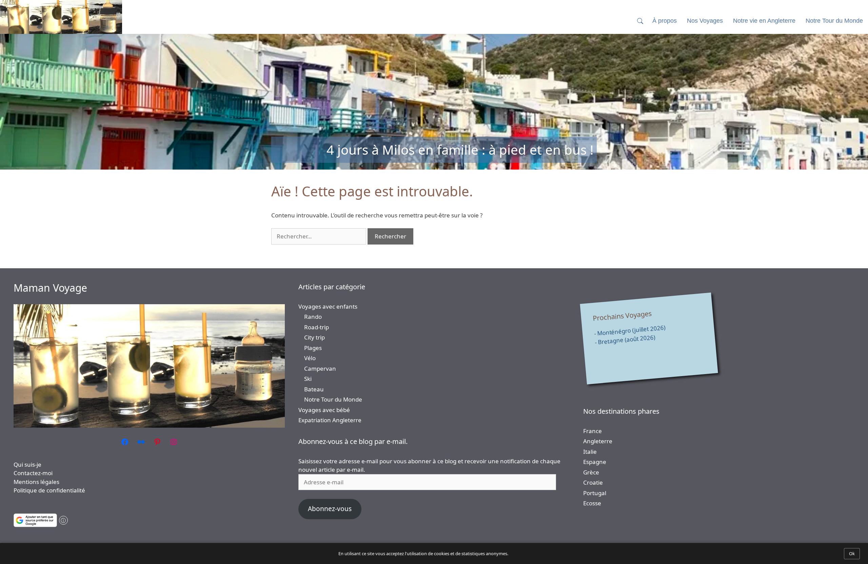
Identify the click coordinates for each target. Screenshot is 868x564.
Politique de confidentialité (49, 490)
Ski (308, 379)
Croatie (593, 482)
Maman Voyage (50, 288)
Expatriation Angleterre (329, 420)
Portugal (594, 493)
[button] (640, 21)
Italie (590, 451)
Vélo (310, 358)
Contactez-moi (33, 473)
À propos (664, 20)
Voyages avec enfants (327, 306)
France (592, 431)
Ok (852, 553)
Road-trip (316, 327)
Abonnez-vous (330, 508)
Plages (313, 348)
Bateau (314, 389)
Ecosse (592, 503)
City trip (314, 337)
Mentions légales (36, 482)
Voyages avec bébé (324, 410)
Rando (313, 316)
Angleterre (597, 441)
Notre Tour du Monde (333, 399)
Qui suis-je (27, 464)
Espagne (594, 462)
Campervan (320, 368)
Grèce (591, 472)
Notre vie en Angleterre (764, 20)
